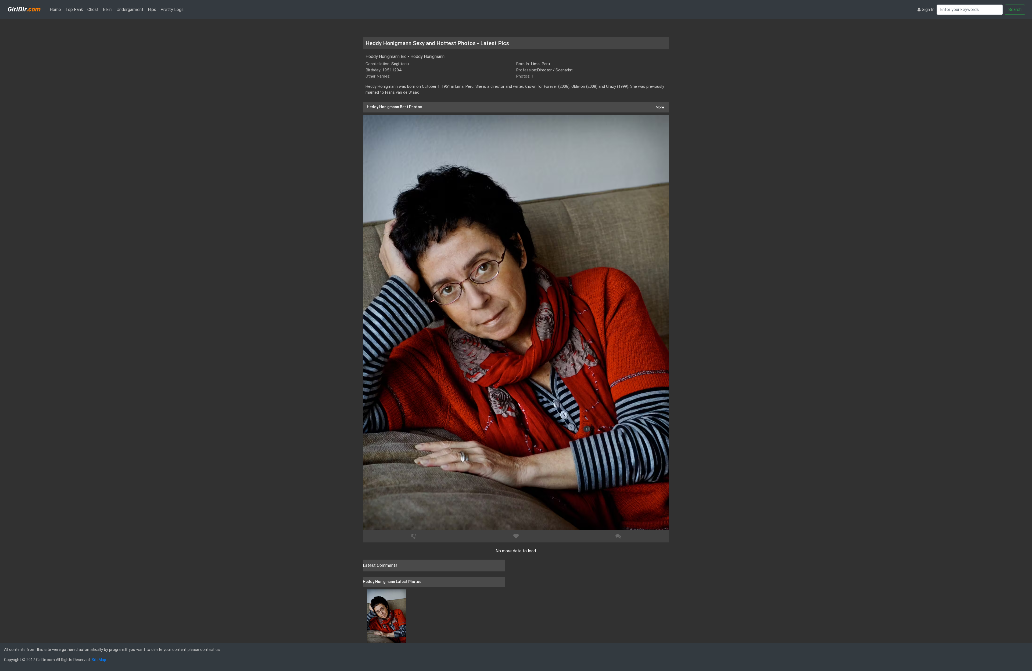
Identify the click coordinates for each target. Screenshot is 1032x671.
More (660, 107)
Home (56, 9)
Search (1015, 9)
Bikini (107, 9)
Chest (93, 9)
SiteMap (99, 660)
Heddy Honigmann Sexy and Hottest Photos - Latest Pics (437, 43)
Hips (152, 9)
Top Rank (74, 9)
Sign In (928, 9)
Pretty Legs (172, 9)
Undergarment (130, 9)
